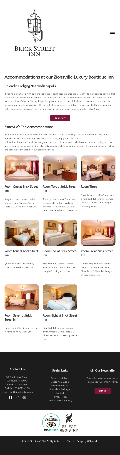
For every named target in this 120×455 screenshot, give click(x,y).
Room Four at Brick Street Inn (21, 253)
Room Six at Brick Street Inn (97, 253)
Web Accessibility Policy (60, 400)
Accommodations (60, 378)
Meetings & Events (60, 382)
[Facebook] (10, 397)
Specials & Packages (60, 389)
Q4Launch (92, 441)
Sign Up (102, 391)
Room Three (89, 186)
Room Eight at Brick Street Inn (60, 317)
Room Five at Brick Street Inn (59, 253)
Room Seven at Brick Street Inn (18, 317)
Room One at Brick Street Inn (21, 188)
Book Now (60, 118)
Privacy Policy (60, 397)
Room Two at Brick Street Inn (59, 188)
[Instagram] (17, 397)
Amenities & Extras (60, 385)
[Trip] (24, 397)
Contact (60, 393)
